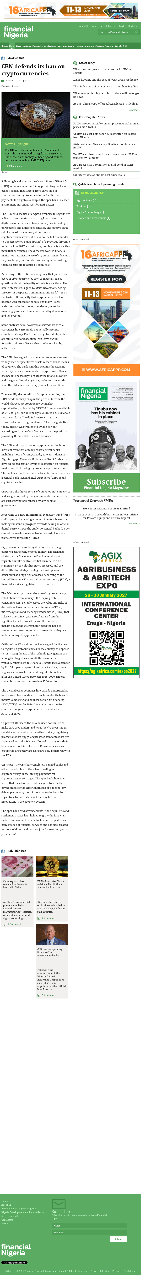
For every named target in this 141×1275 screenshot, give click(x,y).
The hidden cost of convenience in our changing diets (106, 86)
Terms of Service (100, 1271)
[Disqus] (35, 1050)
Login (122, 26)
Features (27, 46)
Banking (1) (83, 206)
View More (134, 110)
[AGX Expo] (106, 677)
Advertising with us (11, 1215)
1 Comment (14, 924)
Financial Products (104, 46)
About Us (84, 26)
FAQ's (4, 1223)
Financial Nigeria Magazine (106, 483)
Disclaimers (130, 1271)
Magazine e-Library (85, 46)
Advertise (97, 26)
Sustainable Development (44, 46)
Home (5, 46)
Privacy (116, 1271)
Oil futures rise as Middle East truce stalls (99, 175)
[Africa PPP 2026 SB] (106, 374)
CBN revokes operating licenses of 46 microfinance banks (49, 952)
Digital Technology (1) (90, 212)
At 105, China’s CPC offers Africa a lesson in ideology (105, 103)
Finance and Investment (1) (93, 218)
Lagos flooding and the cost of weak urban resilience (105, 79)
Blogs (18, 46)
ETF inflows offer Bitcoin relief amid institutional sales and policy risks (50, 884)
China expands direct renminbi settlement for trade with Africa (16, 884)
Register (132, 26)
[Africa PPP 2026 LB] (71, 18)
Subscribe (111, 26)
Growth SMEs (121, 46)
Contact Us (7, 1219)
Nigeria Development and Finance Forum (23, 1212)
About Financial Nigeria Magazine (19, 1208)
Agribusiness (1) (86, 200)
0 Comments (15, 166)
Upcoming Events (66, 46)
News (11, 46)
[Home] (18, 39)
